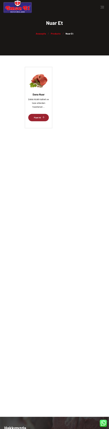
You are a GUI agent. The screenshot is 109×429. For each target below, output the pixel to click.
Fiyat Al (37, 83)
